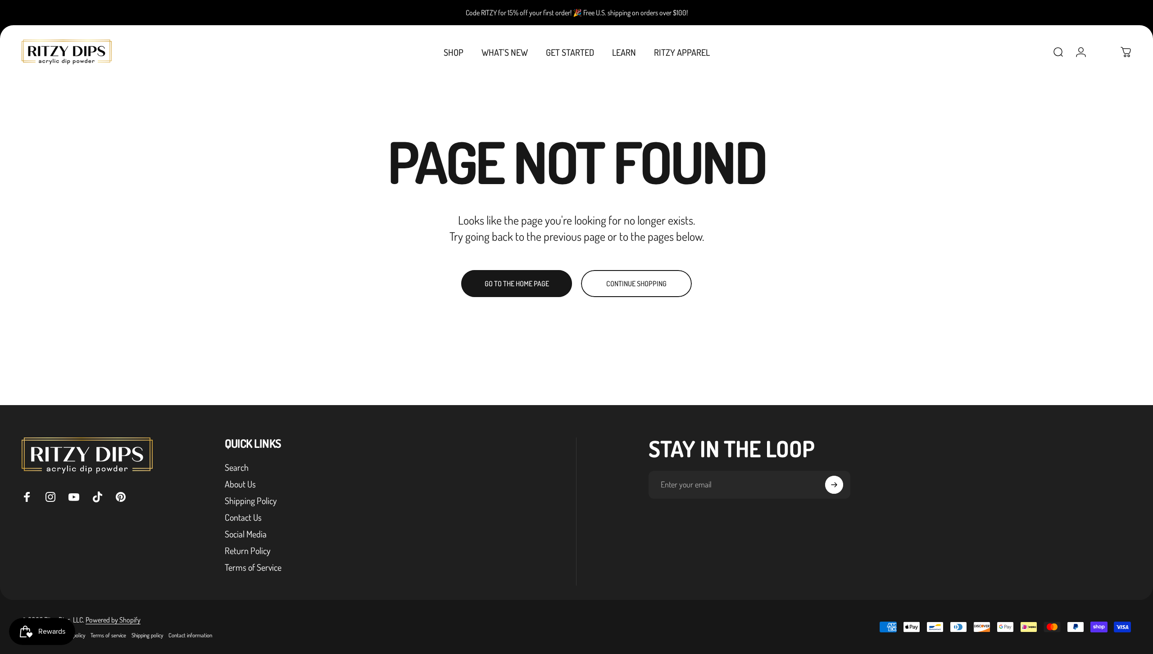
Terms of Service (253, 567)
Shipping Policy (251, 500)
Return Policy (247, 550)
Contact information (190, 635)
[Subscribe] (834, 485)
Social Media (246, 534)
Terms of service (108, 635)
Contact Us (243, 517)
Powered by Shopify (113, 619)
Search (237, 467)
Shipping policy (147, 635)
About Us (240, 484)
